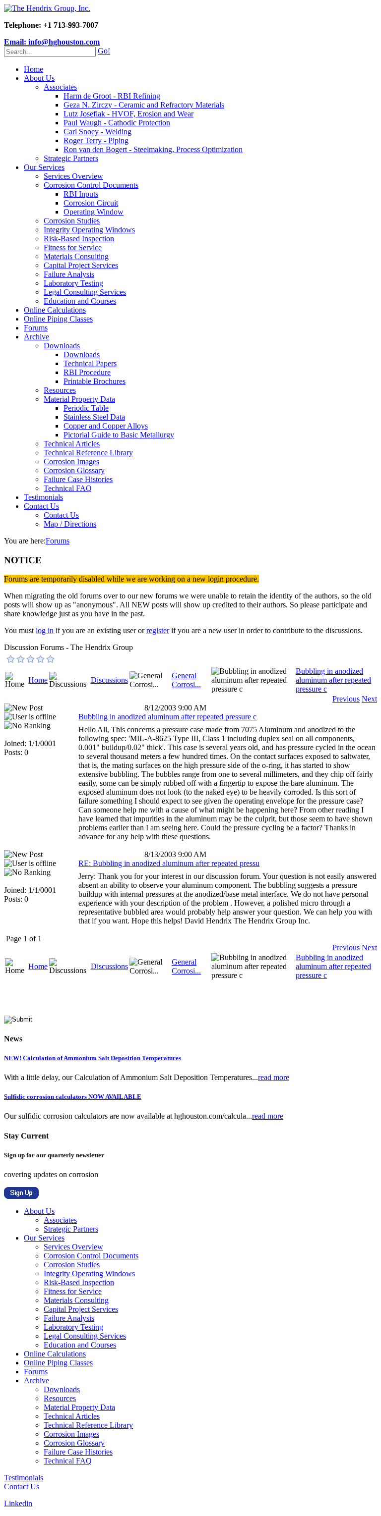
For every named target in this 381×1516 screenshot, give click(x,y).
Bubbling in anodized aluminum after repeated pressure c (333, 680)
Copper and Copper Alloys (106, 426)
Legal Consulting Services (85, 292)
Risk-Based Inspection (79, 238)
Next (369, 699)
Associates (60, 87)
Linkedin (18, 1503)
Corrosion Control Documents (91, 185)
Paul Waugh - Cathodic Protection (117, 122)
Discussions (109, 680)
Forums (36, 328)
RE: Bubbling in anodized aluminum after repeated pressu (168, 863)
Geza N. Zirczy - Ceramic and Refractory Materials (144, 105)
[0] (10, 658)
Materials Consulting (76, 256)
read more (273, 1077)
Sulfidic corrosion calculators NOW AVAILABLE (72, 1096)
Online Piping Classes (58, 319)
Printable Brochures (95, 381)
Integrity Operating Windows (89, 229)
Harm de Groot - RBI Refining (112, 96)
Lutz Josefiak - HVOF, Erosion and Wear (128, 113)
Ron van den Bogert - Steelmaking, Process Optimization (153, 149)
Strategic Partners (71, 158)
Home (33, 69)
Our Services (44, 167)
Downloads (62, 345)
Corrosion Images (71, 461)
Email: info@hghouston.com (52, 42)
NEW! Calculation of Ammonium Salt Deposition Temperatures (92, 1058)
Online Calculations (55, 310)
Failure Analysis (69, 274)
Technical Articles (72, 443)
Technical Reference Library (88, 452)
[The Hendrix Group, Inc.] (47, 8)
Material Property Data (79, 399)
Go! (104, 51)
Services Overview (73, 176)
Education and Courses (80, 301)
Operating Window (94, 212)
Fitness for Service (73, 247)
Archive (36, 336)
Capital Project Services (81, 265)
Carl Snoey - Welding (97, 131)
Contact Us (41, 506)
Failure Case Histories (78, 479)
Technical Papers (90, 363)
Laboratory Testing (73, 283)
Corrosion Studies (72, 221)
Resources (60, 390)
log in (45, 630)
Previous (346, 699)
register (157, 630)
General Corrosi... (186, 680)
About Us (39, 78)
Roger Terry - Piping (96, 140)
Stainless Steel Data (94, 417)
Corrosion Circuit (91, 203)
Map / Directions (70, 524)
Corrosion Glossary (74, 470)
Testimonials (43, 497)
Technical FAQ (68, 488)
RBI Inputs (81, 194)
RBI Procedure (87, 372)
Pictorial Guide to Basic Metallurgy (119, 435)
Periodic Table (86, 408)
